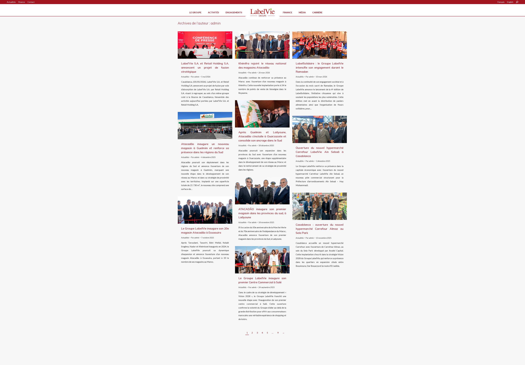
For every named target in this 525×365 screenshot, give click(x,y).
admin (216, 23)
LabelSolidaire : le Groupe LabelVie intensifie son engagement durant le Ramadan (319, 67)
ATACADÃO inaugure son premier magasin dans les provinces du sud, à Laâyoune (262, 213)
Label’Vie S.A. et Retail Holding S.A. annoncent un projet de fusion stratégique (205, 67)
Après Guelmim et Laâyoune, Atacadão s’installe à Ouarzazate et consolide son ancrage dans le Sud (262, 136)
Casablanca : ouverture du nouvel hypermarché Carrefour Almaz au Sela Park (319, 229)
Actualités (185, 77)
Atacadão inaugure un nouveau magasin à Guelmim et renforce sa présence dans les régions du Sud (205, 148)
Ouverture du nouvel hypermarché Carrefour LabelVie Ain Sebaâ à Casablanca (319, 152)
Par (195, 77)
